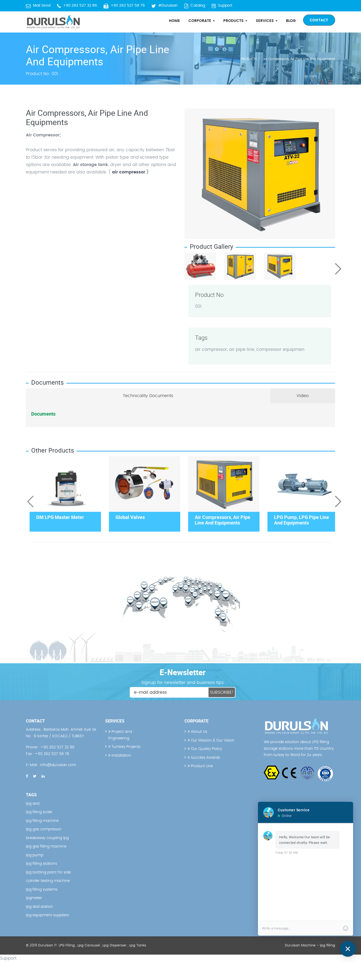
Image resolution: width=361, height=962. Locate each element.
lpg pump (34, 855)
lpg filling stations (41, 864)
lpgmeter (34, 898)
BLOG (291, 21)
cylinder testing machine (48, 881)
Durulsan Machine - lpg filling (310, 945)
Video (303, 396)
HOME (174, 21)
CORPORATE (200, 21)
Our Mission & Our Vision (212, 740)
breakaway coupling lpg (47, 838)
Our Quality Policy (206, 749)
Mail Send (41, 5)
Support (225, 5)
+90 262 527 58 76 (128, 5)
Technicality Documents (148, 396)
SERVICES (265, 21)
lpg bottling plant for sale (48, 872)
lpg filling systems (41, 889)
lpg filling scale (39, 812)
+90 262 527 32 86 (80, 5)
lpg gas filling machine (46, 846)
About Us (198, 732)
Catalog (198, 5)
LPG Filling (67, 945)
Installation (120, 755)
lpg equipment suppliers (47, 915)
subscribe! (222, 692)
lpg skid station (39, 907)
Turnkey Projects (125, 747)
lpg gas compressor (44, 829)
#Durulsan (168, 5)
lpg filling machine (42, 821)
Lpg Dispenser (115, 945)
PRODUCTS (234, 21)
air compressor (128, 172)
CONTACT (319, 19)
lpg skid (32, 803)
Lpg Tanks (137, 945)
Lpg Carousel (88, 945)
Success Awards (205, 758)
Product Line (201, 766)
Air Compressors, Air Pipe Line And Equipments (299, 59)
